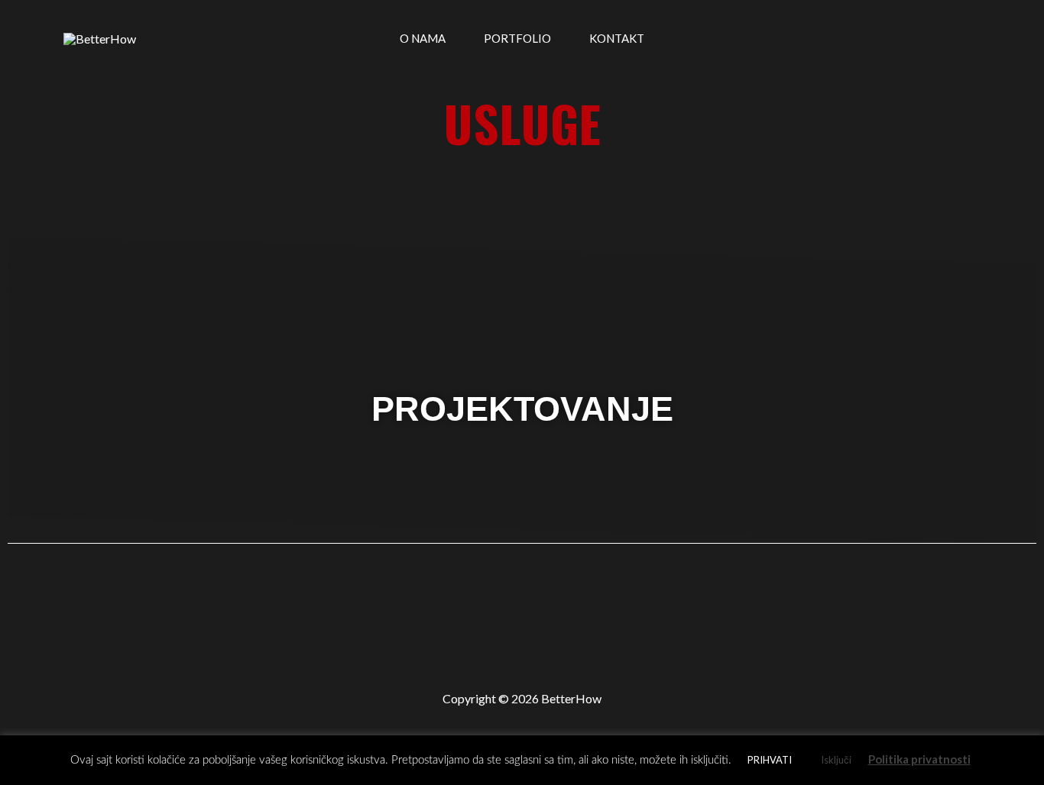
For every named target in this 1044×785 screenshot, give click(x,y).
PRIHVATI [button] (769, 760)
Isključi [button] (836, 760)
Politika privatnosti (919, 759)
